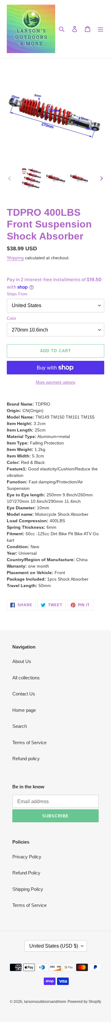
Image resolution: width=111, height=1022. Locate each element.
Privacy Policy (26, 856)
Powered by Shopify (84, 1001)
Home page (24, 710)
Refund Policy (26, 872)
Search (19, 726)
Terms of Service (29, 742)
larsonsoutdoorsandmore (45, 1001)
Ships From (17, 294)
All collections (26, 677)
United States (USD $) (53, 946)
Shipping (15, 257)
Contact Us (23, 693)
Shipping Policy (27, 889)
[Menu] (100, 28)
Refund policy (26, 758)
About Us (21, 661)
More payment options (56, 382)
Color (11, 318)
